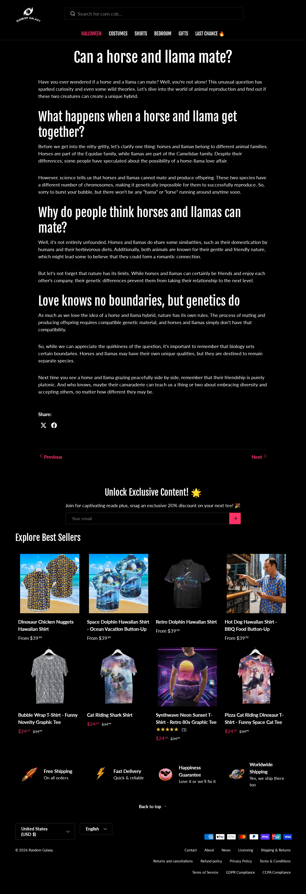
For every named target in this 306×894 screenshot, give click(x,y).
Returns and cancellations (173, 861)
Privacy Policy (241, 861)
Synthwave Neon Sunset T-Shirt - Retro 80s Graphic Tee (186, 718)
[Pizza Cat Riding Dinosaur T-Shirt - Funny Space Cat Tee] (256, 676)
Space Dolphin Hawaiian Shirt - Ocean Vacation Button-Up (118, 625)
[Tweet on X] (43, 425)
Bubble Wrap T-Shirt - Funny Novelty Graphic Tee (47, 718)
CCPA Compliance (276, 872)
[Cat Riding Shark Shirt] (118, 676)
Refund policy (211, 861)
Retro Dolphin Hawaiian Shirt (186, 621)
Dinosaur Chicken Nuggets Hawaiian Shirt (46, 625)
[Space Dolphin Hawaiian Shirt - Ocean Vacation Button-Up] (118, 583)
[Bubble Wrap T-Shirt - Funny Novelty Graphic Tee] (49, 676)
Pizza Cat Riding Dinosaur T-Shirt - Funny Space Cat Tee (254, 718)
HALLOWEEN (91, 34)
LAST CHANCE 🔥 (210, 34)
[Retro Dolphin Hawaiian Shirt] (187, 583)
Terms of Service (205, 872)
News (226, 850)
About (209, 850)
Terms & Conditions (275, 861)
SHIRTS (141, 34)
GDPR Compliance (240, 872)
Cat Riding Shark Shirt (109, 715)
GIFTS (183, 34)
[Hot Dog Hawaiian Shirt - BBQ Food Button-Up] (256, 583)
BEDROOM (162, 34)
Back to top (150, 806)
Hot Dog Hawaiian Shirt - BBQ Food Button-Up (251, 625)
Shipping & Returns (276, 850)
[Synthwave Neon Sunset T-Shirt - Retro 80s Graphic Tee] (187, 676)
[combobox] (154, 13)
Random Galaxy (41, 850)
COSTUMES (118, 34)
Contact (191, 850)
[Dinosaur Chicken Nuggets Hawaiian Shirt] (49, 583)
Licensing (245, 850)
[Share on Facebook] (54, 425)
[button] (288, 14)
